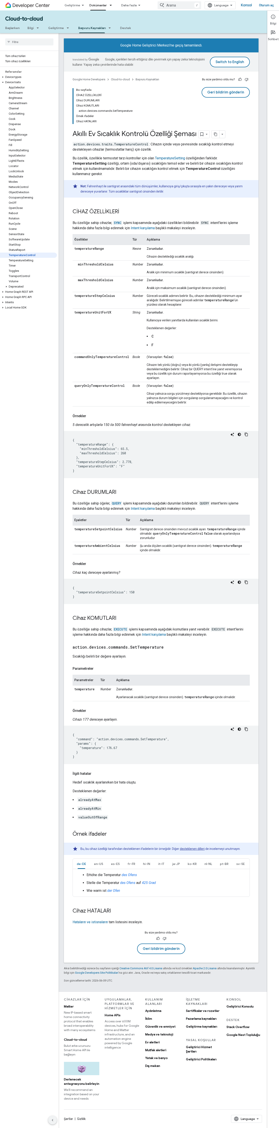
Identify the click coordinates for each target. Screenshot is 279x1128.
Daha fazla (129, 5)
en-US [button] (98, 864)
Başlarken (12, 28)
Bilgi (30, 28)
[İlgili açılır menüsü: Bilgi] (39, 28)
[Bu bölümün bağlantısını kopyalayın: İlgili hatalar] (95, 773)
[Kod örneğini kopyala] (246, 434)
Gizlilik (81, 1119)
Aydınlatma (153, 1011)
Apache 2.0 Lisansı (205, 968)
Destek (125, 28)
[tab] (81, 864)
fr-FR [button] (131, 864)
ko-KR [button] (192, 864)
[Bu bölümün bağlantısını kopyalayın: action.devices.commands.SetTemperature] (168, 647)
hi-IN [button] (146, 864)
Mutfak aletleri (155, 1050)
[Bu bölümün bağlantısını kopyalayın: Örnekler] (90, 416)
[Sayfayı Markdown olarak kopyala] (215, 134)
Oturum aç (266, 5)
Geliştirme (72, 5)
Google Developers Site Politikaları (96, 972)
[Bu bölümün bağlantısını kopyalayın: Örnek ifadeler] (111, 834)
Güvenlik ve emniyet (160, 1026)
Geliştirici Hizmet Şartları (199, 1049)
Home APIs (113, 1015)
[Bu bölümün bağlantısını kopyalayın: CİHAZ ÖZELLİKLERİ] (123, 212)
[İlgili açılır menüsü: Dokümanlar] (112, 5)
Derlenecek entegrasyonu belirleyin (81, 1081)
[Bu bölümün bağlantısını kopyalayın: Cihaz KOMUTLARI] (120, 618)
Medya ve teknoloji (159, 1034)
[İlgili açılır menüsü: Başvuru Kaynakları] (111, 28)
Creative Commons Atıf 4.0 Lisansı (140, 968)
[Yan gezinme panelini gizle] (52, 1120)
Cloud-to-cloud (24, 18)
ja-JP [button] (176, 864)
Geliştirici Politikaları (201, 1059)
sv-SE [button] (240, 864)
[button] (28, 77)
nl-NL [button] (208, 864)
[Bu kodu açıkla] (232, 434)
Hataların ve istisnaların (90, 922)
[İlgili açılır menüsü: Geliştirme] (69, 28)
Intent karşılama (143, 228)
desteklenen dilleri (192, 849)
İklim (148, 1019)
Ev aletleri (152, 1042)
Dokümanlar (98, 5)
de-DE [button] (81, 864)
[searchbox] (29, 41)
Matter (69, 1006)
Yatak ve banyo (156, 1058)
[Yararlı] (240, 79)
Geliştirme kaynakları (201, 1026)
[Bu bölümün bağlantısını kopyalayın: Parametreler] (98, 668)
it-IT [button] (161, 864)
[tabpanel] (161, 882)
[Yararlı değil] (246, 79)
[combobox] (179, 5)
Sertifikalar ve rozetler (202, 1011)
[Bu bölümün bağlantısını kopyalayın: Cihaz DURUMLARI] (120, 492)
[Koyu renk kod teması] (239, 434)
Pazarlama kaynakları (201, 1019)
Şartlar (68, 1119)
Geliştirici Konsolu (239, 1006)
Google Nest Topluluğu (243, 1035)
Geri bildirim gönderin (225, 92)
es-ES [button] (115, 864)
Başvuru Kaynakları (92, 28)
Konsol (246, 5)
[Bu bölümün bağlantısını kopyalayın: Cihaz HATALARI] (115, 911)
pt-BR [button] (224, 864)
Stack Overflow (237, 1027)
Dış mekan (152, 1066)
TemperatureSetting (170, 158)
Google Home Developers (89, 79)
